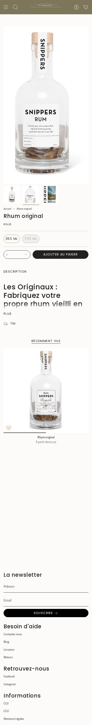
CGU (6, 711)
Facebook (9, 676)
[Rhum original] (46, 390)
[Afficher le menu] (5, 7)
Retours (8, 657)
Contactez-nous (13, 634)
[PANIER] (85, 7)
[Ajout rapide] (9, 428)
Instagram (10, 684)
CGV (6, 703)
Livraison (9, 649)
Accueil (7, 208)
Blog (6, 642)
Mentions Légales (14, 719)
